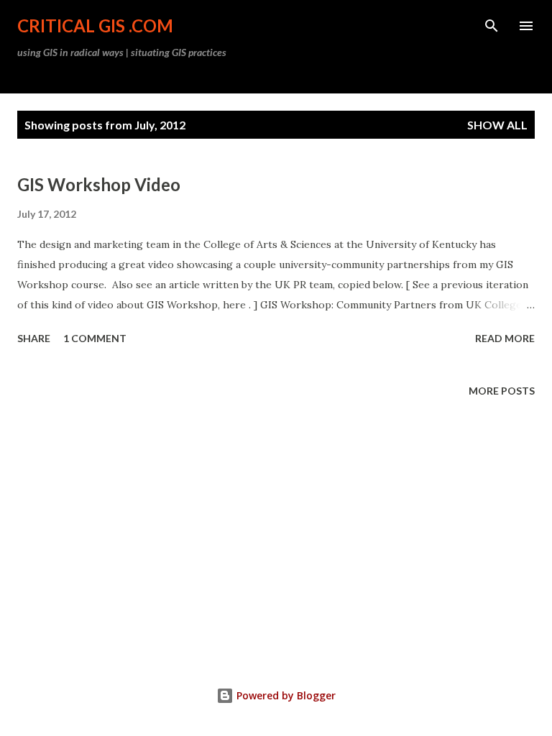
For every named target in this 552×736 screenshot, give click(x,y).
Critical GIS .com (95, 25)
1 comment (94, 338)
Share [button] (33, 338)
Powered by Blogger (285, 695)
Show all (497, 125)
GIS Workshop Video (98, 184)
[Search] (491, 25)
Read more (505, 338)
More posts (502, 391)
